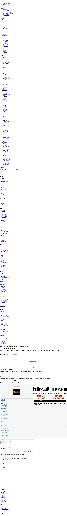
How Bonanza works (7, 14)
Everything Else (4, 319)
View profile (3, 399)
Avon (5, 104)
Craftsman (5, 83)
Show (33, 439)
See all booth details (4, 406)
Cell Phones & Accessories (6, 314)
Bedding (5, 74)
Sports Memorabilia (7, 121)
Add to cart (6, 464)
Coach (5, 128)
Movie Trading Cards (4, 424)
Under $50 (6, 34)
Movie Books (3, 422)
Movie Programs (3, 421)
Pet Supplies (4, 322)
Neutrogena (5, 110)
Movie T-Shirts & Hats (4, 414)
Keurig (3, 240)
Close (18, 169)
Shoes (5, 27)
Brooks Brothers (6, 64)
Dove (5, 106)
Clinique (5, 105)
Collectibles (5, 116)
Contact (3, 492)
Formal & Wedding (7, 53)
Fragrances (5, 95)
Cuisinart (5, 84)
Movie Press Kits (3, 411)
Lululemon (5, 43)
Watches (5, 141)
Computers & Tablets (7, 148)
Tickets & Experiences (7, 159)
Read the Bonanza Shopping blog (9, 13)
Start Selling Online (5, 341)
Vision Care (5, 100)
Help (3, 8)
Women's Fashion (4, 23)
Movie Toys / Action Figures (5, 417)
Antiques (5, 117)
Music (5, 154)
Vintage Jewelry (6, 139)
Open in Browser (4, 514)
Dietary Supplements (7, 94)
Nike (4, 45)
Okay (33, 367)
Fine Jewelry (6, 138)
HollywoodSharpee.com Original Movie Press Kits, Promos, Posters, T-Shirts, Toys (13, 447)
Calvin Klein (6, 41)
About (3, 489)
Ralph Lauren (6, 46)
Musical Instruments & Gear (8, 155)
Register (3, 18)
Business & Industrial (7, 146)
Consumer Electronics (7, 149)
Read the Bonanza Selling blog (8, 12)
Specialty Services (6, 157)
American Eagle (6, 62)
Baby (5, 144)
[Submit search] (11, 9)
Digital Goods (6, 150)
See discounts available (4, 405)
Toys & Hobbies (6, 160)
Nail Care (5, 98)
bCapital (3, 497)
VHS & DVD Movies (4, 418)
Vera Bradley (6, 132)
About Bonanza (4, 344)
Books (5, 145)
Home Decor (4, 230)
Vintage (5, 29)
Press (3, 495)
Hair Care (5, 96)
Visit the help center (7, 10)
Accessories (5, 28)
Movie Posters (3, 415)
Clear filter (13, 451)
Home (1, 346)
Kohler (5, 88)
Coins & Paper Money (7, 118)
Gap (4, 65)
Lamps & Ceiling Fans (7, 78)
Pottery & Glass (6, 120)
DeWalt (5, 85)
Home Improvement (7, 76)
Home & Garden (2, 222)
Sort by (24, 449)
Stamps (5, 122)
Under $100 (6, 33)
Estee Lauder (4, 262)
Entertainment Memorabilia (8, 119)
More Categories (2, 306)
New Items (5, 165)
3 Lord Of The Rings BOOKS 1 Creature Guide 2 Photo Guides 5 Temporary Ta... (16, 458)
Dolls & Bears (6, 151)
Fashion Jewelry (6, 137)
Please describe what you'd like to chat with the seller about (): (10, 354)
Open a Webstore (6, 7)
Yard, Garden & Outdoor (7, 79)
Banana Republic (6, 40)
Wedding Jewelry (6, 140)
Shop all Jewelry (4, 142)
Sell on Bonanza (4, 1)
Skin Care (5, 99)
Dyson (3, 239)
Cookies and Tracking (5, 509)
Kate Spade (5, 129)
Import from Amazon (7, 3)
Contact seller (3, 400)
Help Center (4, 342)
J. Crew (5, 66)
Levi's (5, 67)
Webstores (3, 496)
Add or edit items (6, 2)
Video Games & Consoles (6, 327)
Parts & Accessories (7, 156)
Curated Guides (6, 164)
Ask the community (7, 15)
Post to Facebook (4, 432)
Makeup (5, 97)
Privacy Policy (4, 510)
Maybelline (5, 109)
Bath (4, 73)
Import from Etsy (6, 5)
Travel (5, 161)
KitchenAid (5, 87)
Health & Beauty (4, 90)
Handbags (3, 123)
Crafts (3, 275)
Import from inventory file (7, 6)
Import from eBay (6, 4)
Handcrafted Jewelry (5, 299)
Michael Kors (6, 44)
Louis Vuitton (6, 130)
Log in (3, 17)
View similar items (7, 457)
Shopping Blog (8, 491)
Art (4, 115)
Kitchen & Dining (6, 77)
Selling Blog (4, 491)
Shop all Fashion (4, 35)
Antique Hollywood (4, 425)
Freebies (3, 333)
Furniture (5, 75)
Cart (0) (3, 337)
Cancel (15, 380)
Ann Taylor (5, 39)
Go (16, 169)
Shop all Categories (5, 153)
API (2, 490)
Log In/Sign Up (4, 338)
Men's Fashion (2, 198)
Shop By (3, 162)
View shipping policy (4, 404)
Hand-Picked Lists (6, 163)
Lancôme (3, 263)
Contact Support (4, 343)
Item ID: (1, 380)
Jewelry (3, 133)
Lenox (5, 89)
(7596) (3, 397)
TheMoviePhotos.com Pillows (5, 428)
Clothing (5, 26)
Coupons (3, 143)
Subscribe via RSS (5, 435)
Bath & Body (6, 93)
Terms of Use (4, 511)
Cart (2, 19)
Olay (4, 111)
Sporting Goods (6, 158)
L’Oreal (5, 108)
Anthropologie (6, 38)
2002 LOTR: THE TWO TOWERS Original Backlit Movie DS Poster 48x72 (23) (16, 465)
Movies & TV (6, 152)
